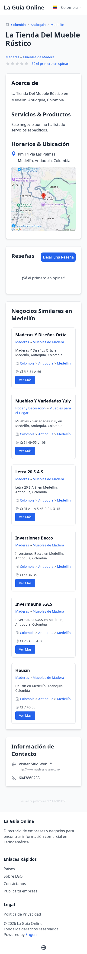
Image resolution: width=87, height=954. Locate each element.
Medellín (57, 24)
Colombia (18, 24)
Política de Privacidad (22, 914)
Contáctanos (15, 883)
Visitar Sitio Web (33, 764)
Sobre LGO (13, 876)
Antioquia (38, 24)
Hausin (22, 670)
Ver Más (25, 380)
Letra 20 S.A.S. (29, 471)
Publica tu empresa (21, 891)
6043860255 (29, 777)
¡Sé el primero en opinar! (50, 63)
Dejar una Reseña (58, 257)
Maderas (12, 57)
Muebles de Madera (38, 57)
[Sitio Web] (43, 947)
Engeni (32, 934)
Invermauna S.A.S (33, 604)
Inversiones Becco (34, 538)
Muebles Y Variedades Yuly (43, 401)
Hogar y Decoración (30, 408)
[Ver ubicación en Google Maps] (43, 199)
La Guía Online (24, 7)
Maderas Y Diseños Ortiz (40, 334)
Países (9, 868)
